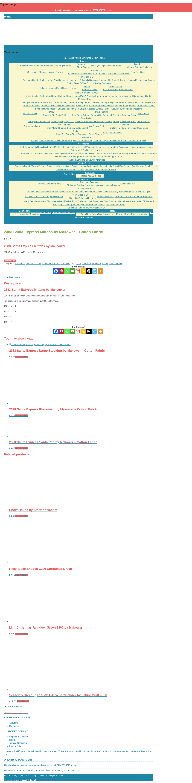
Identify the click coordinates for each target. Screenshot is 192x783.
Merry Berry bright (32, 201)
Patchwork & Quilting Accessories (86, 150)
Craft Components (28, 147)
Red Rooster (143, 114)
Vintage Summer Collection (139, 67)
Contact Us (14, 726)
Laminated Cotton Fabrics (93, 58)
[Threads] (89, 271)
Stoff (102, 126)
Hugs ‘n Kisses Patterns (68, 166)
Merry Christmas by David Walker (56, 201)
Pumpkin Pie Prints (52, 115)
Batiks (23, 66)
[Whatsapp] (67, 271)
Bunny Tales (71, 134)
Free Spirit (140, 72)
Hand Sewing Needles (59, 153)
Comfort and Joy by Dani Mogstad (118, 192)
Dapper (102, 80)
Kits (89, 176)
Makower (96, 264)
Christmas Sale (127, 184)
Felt (62, 147)
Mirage (74, 128)
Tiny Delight (132, 128)
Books (84, 176)
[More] (100, 271)
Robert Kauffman (32, 126)
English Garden (126, 90)
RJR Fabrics (64, 125)
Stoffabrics (127, 125)
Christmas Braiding (76, 185)
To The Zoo (85, 83)
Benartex (81, 64)
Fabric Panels (74, 58)
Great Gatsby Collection (52, 106)
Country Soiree (46, 141)
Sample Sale (70, 174)
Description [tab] (14, 277)
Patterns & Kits (84, 163)
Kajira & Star (65, 128)
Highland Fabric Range (69, 96)
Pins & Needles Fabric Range (94, 96)
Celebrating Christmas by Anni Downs (45, 72)
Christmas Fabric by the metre (56, 264)
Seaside (91, 109)
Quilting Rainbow (118, 128)
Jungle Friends (121, 106)
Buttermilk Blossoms (89, 80)
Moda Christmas (79, 201)
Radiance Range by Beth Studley (71, 109)
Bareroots (19, 166)
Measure (88, 141)
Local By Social (29, 780)
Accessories (83, 144)
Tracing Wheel (103, 157)
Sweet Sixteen (102, 109)
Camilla (34, 141)
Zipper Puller (116, 157)
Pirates (116, 121)
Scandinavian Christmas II (121, 96)
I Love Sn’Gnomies (78, 198)
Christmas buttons (93, 185)
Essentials (143, 102)
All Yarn (153, 212)
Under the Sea (143, 121)
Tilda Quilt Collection (112, 133)
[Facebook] (56, 271)
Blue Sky (79, 102)
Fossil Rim (80, 121)
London (51, 109)
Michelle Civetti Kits (114, 166)
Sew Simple (94, 126)
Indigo (72, 106)
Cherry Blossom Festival (39, 121)
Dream (130, 102)
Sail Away (112, 74)
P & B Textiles (101, 112)
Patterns (127, 166)
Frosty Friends (56, 196)
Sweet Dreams (128, 141)
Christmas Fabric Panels (79, 208)
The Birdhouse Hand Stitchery (70, 169)
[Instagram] (94, 271)
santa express (115, 264)
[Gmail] (78, 331)
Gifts (80, 147)
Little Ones (111, 80)
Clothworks (96, 70)
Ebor (132, 72)
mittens (105, 264)
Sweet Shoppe (95, 134)
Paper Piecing (122, 153)
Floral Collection (90, 90)
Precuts (29, 66)
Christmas (83, 179)
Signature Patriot (129, 115)
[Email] (72, 271)
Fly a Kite (69, 121)
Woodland (137, 109)
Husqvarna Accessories (142, 147)
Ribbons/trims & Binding (66, 157)
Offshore (108, 121)
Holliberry (91, 198)
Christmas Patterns (111, 185)
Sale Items (90, 173)
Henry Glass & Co (86, 77)
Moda (51, 112)
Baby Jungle (68, 102)
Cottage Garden (110, 90)
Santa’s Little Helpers (119, 201)
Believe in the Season (37, 192)
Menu (7, 16)
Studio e (76, 131)
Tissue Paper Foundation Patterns (100, 169)
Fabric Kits (52, 166)
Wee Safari (143, 128)
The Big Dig (140, 141)
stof (107, 204)
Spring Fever (73, 83)
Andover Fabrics (41, 66)
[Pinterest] (61, 271)
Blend (137, 64)
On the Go (102, 74)
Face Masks (54, 147)
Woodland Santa (117, 204)
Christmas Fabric (86, 188)
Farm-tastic (83, 134)
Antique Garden (30, 102)
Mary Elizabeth (97, 121)
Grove (66, 106)
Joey (87, 121)
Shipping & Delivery (18, 737)
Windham (86, 137)
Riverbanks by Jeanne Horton (107, 141)
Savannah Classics (112, 115)
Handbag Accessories (120, 147)
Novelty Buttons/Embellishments (100, 153)
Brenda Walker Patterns (35, 166)
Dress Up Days (58, 121)
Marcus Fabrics (30, 114)
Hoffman (43, 88)
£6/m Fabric (24, 211)
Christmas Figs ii (142, 192)
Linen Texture (41, 109)
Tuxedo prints (126, 109)
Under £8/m (45, 212)
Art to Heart (86, 214)
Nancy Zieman (77, 153)
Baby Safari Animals (80, 115)
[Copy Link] (83, 271)
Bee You (54, 80)
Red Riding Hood (128, 121)
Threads (92, 157)
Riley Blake (86, 118)
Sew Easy (83, 157)
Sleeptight (83, 128)
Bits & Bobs (36, 153)
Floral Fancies (83, 67)
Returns (12, 740)
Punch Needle (150, 153)
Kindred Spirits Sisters (73, 141)
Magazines (144, 214)
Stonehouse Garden (142, 96)
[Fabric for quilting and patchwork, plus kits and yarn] (78, 43)
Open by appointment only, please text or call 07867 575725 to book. (83, 10)
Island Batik (108, 106)
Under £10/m (69, 212)
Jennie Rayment (117, 214)
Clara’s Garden (91, 102)
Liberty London (116, 86)
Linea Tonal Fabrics (146, 106)
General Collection (31, 106)
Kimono (132, 106)
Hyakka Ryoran (69, 88)
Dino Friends (120, 102)
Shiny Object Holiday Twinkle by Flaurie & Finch (75, 204)
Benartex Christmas (57, 192)
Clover (45, 153)
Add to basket (10, 261)
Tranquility (114, 109)
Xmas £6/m (34, 214)
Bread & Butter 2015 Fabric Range (42, 96)
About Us (13, 723)
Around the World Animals (50, 102)
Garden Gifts (96, 115)
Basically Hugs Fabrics (60, 66)
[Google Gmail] (78, 271)
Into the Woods (96, 106)
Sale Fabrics (98, 176)
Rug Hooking (138, 166)
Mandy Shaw (146, 196)
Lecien (87, 86)
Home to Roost (55, 88)
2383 (78, 264)
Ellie (135, 102)
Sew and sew (123, 74)
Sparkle (101, 204)
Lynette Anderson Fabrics (86, 93)
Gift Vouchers (89, 147)
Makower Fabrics (86, 99)
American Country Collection (36, 80)
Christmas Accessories (90, 182)
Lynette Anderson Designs (92, 166)
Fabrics (83, 61)
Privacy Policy (15, 746)
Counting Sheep (106, 102)
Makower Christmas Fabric (127, 196)
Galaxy (151, 102)
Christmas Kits (98, 208)
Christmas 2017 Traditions (37, 196)
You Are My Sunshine (101, 83)
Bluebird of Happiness (68, 80)
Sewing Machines (96, 160)
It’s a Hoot (58, 141)
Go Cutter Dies (102, 147)
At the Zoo (60, 134)
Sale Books (103, 214)
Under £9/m (57, 212)
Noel (90, 201)
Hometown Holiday (106, 196)
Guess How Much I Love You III (82, 74)
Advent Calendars (46, 184)
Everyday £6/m (22, 214)
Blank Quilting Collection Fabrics (106, 66)
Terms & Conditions (18, 743)
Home (65, 58)
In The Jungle (82, 106)
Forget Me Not (52, 128)
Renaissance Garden (145, 80)
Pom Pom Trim (136, 153)
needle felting (71, 147)
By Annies (26, 153)
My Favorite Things (126, 80)
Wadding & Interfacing (78, 160)
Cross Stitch (42, 147)
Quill (63, 115)
